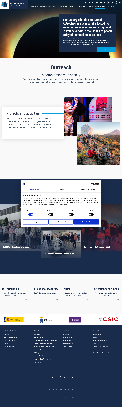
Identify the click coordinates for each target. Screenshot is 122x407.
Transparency (38, 337)
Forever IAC (37, 350)
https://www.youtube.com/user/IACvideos (101, 2)
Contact (6, 334)
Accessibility (67, 347)
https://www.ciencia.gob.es (14, 319)
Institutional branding (100, 340)
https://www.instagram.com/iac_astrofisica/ (93, 2)
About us (33, 6)
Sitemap (66, 334)
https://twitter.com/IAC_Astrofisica (86, 2)
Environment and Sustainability (44, 347)
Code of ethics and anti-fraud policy (45, 340)
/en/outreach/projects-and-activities (61, 136)
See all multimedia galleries (61, 266)
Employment (97, 334)
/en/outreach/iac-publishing (26, 299)
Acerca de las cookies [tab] (88, 189)
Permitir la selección (61, 222)
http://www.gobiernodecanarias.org (45, 319)
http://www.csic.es (108, 319)
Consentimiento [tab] (34, 189)
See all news (106, 49)
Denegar (35, 222)
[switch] (50, 214)
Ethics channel (98, 350)
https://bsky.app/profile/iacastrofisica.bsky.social (104, 2)
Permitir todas (86, 222)
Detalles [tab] (61, 189)
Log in (116, 2)
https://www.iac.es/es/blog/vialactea (108, 2)
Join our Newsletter (61, 377)
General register (9, 347)
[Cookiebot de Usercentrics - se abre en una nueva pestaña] (91, 183)
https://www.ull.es (75, 319)
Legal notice (67, 340)
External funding (39, 356)
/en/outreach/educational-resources (56, 299)
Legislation (37, 334)
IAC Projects (38, 353)
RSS (94, 344)
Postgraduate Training (84, 6)
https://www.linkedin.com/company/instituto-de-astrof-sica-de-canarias (97, 2)
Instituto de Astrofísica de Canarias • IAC (17, 4)
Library (6, 344)
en (112, 2)
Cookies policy (68, 344)
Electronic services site (100, 347)
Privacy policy (67, 337)
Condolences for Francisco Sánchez (105, 353)
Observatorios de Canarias (48, 6)
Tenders (95, 337)
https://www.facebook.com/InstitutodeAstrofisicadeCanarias (89, 2)
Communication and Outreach (103, 6)
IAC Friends (37, 362)
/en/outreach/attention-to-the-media (118, 299)
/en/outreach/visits (87, 299)
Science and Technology (67, 6)
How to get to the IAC (11, 337)
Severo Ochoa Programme (42, 359)
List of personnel (9, 340)
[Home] (4, 4)
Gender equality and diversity (43, 344)
